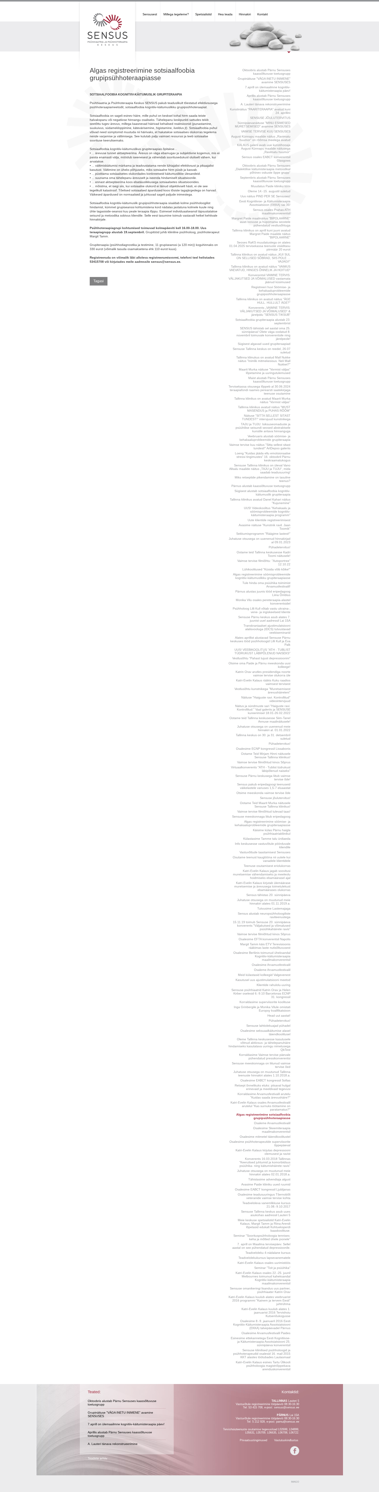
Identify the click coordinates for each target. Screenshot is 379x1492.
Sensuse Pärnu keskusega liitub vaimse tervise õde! (262, 777)
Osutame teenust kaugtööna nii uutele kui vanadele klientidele (261, 858)
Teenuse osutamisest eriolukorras (267, 866)
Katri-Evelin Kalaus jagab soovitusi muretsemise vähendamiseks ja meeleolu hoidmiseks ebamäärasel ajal (261, 874)
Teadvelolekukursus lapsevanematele (264, 1257)
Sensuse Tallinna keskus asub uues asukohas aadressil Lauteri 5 (265, 1213)
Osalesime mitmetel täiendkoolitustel (265, 1136)
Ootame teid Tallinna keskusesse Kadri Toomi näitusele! (263, 553)
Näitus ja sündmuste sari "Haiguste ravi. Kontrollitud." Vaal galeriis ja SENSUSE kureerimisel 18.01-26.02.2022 (262, 709)
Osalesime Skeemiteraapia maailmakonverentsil (271, 1129)
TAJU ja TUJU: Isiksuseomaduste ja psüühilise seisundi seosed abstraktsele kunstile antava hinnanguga (263, 427)
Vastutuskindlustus (286, 1440)
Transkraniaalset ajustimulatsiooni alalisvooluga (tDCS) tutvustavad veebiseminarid (266, 629)
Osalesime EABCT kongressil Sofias (265, 1080)
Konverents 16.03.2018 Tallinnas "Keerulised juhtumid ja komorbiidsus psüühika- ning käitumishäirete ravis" (264, 1162)
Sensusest (150, 14)
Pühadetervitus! (279, 547)
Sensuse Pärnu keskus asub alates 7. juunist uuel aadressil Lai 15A (264, 618)
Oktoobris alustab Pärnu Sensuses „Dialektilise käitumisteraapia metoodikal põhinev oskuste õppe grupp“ (262, 169)
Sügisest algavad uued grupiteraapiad (264, 344)
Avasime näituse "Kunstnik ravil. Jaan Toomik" (264, 526)
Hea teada (225, 14)
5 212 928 (258, 1421)
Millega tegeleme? (176, 14)
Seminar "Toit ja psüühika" (272, 1268)
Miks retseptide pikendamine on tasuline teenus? (262, 479)
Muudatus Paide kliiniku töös (270, 186)
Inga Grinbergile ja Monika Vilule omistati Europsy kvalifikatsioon (262, 1008)
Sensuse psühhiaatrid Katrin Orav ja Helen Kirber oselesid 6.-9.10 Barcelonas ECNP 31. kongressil (260, 993)
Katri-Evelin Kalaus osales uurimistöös (264, 1262)
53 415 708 (255, 1407)
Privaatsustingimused (253, 1440)
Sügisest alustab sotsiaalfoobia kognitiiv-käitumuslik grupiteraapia (262, 492)
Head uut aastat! (278, 1015)
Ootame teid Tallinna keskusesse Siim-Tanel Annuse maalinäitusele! (259, 719)
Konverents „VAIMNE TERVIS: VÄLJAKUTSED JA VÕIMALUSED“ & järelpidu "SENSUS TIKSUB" (265, 311)
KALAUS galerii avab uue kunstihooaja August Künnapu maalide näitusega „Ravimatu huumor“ (263, 148)
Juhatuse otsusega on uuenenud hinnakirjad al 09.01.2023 (259, 540)
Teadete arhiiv (97, 1458)
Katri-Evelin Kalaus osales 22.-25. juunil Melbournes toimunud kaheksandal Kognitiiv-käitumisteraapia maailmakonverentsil (263, 1278)
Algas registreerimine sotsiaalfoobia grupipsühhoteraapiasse (263, 1116)
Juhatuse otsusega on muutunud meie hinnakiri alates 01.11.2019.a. (263, 901)
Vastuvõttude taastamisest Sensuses (265, 852)
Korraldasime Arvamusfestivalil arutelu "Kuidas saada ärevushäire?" (264, 1095)
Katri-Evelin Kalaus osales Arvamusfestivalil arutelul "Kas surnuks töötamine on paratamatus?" (260, 1106)
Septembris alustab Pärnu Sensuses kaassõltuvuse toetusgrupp (265, 179)
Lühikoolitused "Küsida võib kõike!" (266, 569)
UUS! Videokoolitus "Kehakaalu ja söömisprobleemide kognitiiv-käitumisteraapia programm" (267, 511)
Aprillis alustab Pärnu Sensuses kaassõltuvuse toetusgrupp (268, 97)
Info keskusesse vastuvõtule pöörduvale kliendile (262, 845)
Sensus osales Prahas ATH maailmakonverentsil (271, 211)
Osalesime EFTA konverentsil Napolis (264, 939)
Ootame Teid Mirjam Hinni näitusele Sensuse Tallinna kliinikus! (265, 755)
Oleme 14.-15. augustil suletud (269, 191)
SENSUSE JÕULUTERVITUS (270, 118)
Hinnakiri (245, 14)
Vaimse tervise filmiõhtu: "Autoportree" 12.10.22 (263, 562)
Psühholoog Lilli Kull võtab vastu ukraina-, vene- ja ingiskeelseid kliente (261, 610)
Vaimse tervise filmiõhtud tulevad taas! (263, 811)
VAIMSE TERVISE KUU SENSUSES (265, 131)
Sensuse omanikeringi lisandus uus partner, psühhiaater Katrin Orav (260, 1290)
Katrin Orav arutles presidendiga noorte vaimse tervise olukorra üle (263, 673)
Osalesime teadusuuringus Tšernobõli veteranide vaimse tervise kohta (264, 1196)
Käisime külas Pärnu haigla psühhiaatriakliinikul (271, 831)
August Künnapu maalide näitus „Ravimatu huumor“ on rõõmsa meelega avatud (260, 138)
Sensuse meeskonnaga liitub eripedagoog (261, 816)
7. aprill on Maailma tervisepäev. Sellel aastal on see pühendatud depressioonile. (261, 1245)
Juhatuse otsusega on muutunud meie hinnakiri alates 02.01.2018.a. (263, 1172)
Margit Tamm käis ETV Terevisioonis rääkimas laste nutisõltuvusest (265, 945)
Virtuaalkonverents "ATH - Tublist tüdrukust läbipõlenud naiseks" (260, 768)
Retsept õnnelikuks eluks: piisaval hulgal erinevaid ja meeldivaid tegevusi (262, 1087)
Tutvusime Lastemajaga (273, 908)
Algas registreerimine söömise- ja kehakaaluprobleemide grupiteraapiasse (262, 823)
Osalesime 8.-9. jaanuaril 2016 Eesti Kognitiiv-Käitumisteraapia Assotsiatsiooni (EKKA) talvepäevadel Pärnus (261, 1324)
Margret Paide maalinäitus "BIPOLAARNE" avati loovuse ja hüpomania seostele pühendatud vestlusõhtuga (261, 222)
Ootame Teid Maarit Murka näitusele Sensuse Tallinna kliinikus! (265, 804)
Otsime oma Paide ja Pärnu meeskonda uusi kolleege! (259, 664)
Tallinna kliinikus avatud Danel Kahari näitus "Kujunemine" (260, 501)
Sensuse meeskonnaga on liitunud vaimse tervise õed (261, 1065)
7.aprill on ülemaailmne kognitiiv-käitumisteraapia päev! (267, 88)
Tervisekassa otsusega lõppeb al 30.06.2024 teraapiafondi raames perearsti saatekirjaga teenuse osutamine (259, 390)
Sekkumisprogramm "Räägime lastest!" (263, 533)
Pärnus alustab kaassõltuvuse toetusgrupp (260, 486)
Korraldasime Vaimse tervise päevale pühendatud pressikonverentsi (264, 1056)
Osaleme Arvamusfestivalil (272, 970)
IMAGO (295, 1481)
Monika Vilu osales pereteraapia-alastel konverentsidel (263, 601)
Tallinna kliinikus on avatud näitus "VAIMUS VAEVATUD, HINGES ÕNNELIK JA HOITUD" (259, 268)
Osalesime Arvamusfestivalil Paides (265, 1333)
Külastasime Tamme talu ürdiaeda (266, 838)
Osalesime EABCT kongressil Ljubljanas (262, 1189)
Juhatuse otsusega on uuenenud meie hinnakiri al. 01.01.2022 (263, 728)
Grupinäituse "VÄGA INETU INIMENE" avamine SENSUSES (264, 80)
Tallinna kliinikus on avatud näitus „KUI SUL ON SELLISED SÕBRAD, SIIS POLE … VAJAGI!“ (260, 258)
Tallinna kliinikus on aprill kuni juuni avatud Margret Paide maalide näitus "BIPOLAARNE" (261, 234)
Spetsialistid (203, 14)
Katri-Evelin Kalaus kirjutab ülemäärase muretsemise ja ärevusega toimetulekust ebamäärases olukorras (262, 886)
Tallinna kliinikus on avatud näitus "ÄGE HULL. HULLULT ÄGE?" (263, 300)
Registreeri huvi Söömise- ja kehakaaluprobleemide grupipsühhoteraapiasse (270, 290)
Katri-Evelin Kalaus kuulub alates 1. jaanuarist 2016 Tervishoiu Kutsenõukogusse (265, 1312)
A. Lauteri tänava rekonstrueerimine (265, 104)
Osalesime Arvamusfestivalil (271, 964)
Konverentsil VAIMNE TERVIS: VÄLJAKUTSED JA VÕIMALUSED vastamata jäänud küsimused (259, 278)
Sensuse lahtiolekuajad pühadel (268, 1025)
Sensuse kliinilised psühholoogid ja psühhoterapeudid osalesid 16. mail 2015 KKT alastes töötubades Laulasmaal (261, 1353)
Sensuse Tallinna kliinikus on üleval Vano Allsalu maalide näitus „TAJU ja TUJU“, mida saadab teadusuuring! (259, 469)
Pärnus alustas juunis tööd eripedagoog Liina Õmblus (262, 593)
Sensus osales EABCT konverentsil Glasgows (266, 158)
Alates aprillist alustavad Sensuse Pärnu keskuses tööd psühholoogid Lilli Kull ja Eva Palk (260, 641)
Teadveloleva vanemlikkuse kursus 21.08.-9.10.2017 (266, 1204)
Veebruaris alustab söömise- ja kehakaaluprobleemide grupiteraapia (265, 437)
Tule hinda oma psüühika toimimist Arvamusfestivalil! (266, 584)
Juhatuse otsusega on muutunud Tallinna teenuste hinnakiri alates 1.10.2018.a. (261, 1073)
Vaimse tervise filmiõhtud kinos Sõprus (263, 762)
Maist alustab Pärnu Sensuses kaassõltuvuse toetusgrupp (269, 379)
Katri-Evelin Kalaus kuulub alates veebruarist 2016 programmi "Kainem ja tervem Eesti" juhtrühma (259, 1300)
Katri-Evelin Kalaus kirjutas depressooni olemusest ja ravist (263, 1151)
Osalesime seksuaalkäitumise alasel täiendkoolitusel (265, 1032)
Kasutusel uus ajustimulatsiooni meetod (263, 980)
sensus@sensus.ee (286, 1407)
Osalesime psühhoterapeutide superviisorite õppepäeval (259, 1143)
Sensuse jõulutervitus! (275, 798)
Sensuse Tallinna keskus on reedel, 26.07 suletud (261, 350)
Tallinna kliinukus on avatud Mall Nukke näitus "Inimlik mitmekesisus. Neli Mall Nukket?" (263, 361)
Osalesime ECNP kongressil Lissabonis (263, 748)
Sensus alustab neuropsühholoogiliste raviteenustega (264, 915)
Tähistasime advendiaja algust (269, 1179)
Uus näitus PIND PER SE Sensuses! (265, 196)
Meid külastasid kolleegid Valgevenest (264, 975)
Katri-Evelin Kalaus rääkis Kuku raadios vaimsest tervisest (263, 682)
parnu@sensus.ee (287, 1421)
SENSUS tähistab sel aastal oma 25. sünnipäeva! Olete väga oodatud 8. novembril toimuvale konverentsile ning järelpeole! (263, 333)
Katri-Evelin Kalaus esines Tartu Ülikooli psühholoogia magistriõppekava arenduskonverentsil (263, 1365)
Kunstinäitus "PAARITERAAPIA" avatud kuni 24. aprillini (260, 111)
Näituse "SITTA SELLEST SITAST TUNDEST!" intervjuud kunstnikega (266, 417)
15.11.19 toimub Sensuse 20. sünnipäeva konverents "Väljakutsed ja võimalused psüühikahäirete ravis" (261, 925)
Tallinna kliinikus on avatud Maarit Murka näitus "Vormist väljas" (262, 400)
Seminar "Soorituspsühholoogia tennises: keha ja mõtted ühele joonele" (261, 1237)
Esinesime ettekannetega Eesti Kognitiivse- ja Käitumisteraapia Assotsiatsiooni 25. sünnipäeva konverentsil (260, 1341)
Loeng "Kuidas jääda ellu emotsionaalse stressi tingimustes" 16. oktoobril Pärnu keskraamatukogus (262, 456)
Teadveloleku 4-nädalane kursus (267, 1252)
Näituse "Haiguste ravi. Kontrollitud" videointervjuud (265, 699)
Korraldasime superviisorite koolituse (265, 1002)
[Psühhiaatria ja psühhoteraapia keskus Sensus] (107, 29)
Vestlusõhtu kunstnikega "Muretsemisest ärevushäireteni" (262, 690)
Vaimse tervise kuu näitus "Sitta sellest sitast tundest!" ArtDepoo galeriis (259, 446)
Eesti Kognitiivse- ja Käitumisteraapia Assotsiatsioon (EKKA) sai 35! (264, 202)
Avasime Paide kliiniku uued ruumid (265, 1184)
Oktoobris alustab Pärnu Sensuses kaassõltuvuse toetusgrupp (266, 71)
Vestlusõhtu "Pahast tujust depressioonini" (261, 658)
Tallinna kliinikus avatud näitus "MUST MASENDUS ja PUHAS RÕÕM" (264, 408)
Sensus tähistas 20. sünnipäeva (268, 895)
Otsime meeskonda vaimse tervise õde (263, 793)
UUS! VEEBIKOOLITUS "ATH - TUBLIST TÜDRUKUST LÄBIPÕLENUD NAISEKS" (262, 651)
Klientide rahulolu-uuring (273, 985)
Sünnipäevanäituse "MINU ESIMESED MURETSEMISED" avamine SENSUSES (262, 124)
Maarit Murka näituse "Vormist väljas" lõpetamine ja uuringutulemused (264, 371)
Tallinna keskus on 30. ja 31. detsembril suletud (263, 736)
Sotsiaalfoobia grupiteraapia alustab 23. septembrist (262, 321)
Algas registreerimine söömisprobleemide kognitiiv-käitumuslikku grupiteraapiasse (261, 576)
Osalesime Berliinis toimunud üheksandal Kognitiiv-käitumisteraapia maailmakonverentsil (261, 956)
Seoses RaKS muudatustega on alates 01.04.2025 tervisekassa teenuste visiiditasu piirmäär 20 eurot (259, 246)
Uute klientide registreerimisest (269, 520)
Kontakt (262, 14)
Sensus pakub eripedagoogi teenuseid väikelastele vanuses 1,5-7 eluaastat (263, 786)
